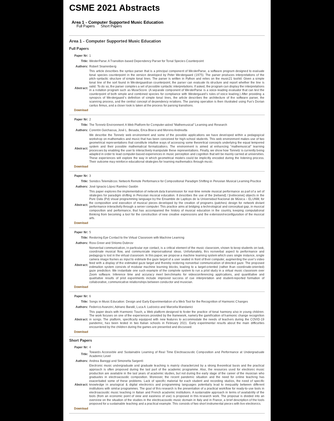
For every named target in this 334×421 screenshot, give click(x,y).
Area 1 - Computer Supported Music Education (117, 22)
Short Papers (111, 26)
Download (81, 110)
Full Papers (86, 26)
